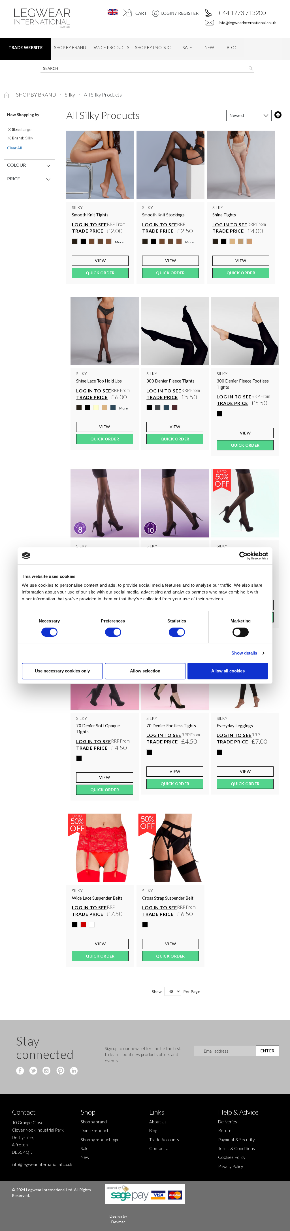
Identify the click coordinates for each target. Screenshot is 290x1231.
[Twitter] (34, 1071)
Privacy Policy (230, 1166)
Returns (225, 1130)
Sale (85, 1148)
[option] (75, 241)
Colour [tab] (16, 165)
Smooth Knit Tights (90, 214)
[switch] (113, 632)
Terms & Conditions (236, 1148)
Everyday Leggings (235, 725)
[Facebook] (20, 1071)
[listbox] (100, 243)
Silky (70, 94)
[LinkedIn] (73, 1071)
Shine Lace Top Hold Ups (99, 380)
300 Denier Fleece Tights (170, 380)
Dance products (95, 1130)
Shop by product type (100, 1139)
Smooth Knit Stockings (163, 214)
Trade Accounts (164, 1139)
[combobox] (147, 68)
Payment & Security (236, 1139)
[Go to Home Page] (7, 94)
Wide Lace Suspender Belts (97, 897)
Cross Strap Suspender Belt (167, 897)
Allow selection (145, 670)
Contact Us (159, 1148)
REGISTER (188, 13)
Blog (153, 1130)
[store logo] (43, 18)
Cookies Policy (231, 1157)
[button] (109, 12)
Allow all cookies (228, 670)
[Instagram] (47, 1071)
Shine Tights (224, 214)
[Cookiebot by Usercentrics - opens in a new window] (243, 555)
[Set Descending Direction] (276, 114)
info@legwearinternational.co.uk (247, 22)
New (85, 1157)
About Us (158, 1121)
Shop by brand (36, 94)
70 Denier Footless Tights (171, 725)
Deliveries (227, 1121)
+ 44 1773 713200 (242, 12)
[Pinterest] (60, 1071)
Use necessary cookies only (62, 670)
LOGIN (167, 13)
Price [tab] (13, 178)
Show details (244, 653)
